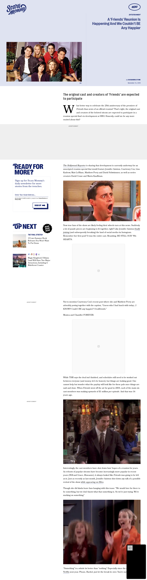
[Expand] (129, 546)
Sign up (38, 205)
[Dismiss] (143, 546)
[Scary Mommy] (16, 9)
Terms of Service (42, 198)
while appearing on (92, 482)
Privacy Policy (18, 199)
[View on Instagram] (98, 270)
